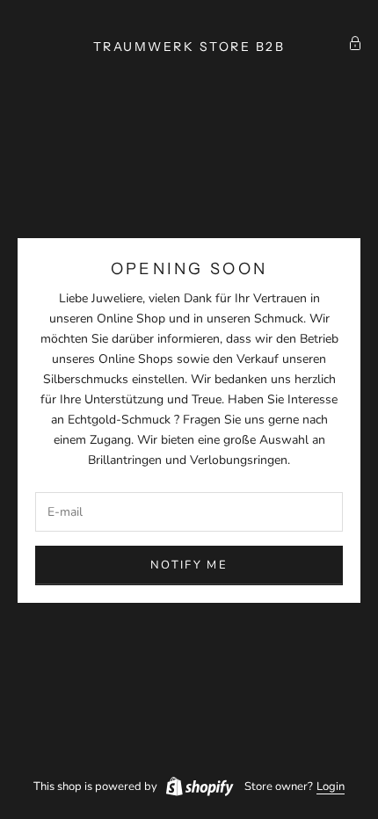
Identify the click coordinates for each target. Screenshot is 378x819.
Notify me (189, 565)
